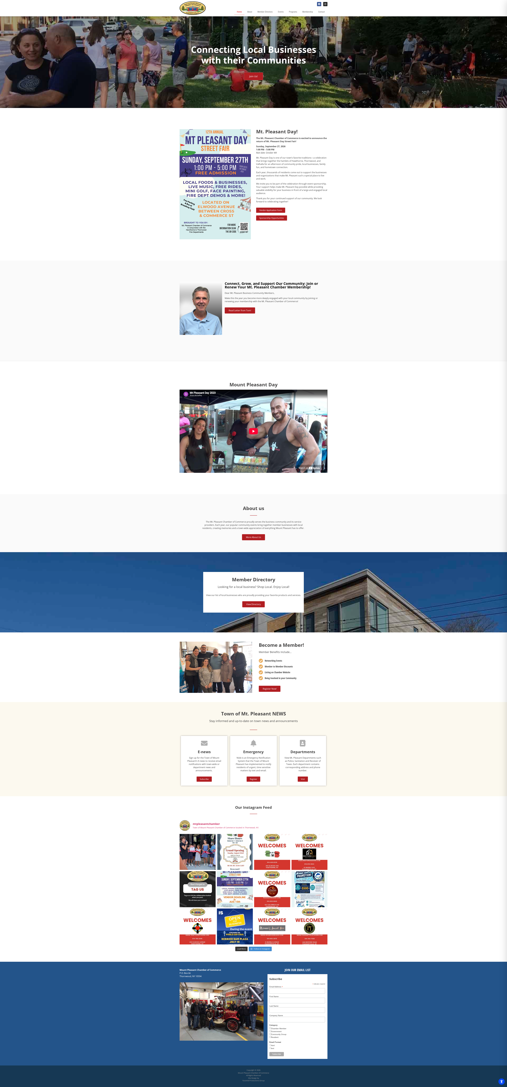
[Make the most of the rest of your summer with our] (310, 889)
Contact (321, 12)
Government (276, 1031)
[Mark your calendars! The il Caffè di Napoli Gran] (235, 852)
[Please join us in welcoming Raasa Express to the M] (272, 889)
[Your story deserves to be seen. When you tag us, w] (198, 889)
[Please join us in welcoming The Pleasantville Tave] (310, 927)
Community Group (278, 1034)
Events (281, 12)
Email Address (276, 986)
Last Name (273, 1006)
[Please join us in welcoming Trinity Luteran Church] (198, 927)
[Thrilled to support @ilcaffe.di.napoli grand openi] (198, 852)
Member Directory (265, 12)
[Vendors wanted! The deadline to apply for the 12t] (235, 889)
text (272, 1048)
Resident (274, 1037)
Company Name (276, 1015)
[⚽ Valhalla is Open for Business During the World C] (235, 927)
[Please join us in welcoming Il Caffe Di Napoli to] (272, 852)
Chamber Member (278, 1028)
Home (239, 12)
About (249, 12)
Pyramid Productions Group (254, 1080)
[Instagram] (325, 4)
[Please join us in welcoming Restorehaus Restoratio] (310, 852)
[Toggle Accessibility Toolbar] (501, 1081)
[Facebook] (319, 4)
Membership (307, 12)
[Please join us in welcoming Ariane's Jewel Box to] (272, 927)
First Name (274, 996)
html (273, 1045)
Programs (293, 12)
